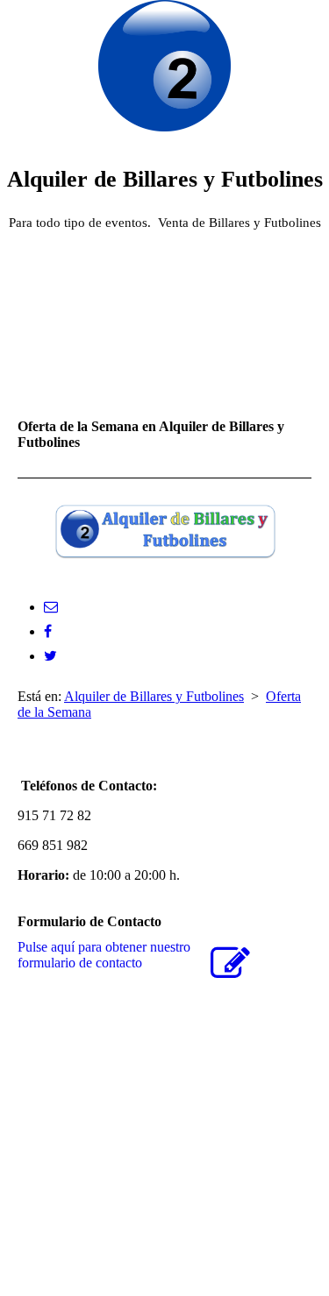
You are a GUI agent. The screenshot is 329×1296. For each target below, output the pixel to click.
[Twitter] (50, 655)
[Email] (51, 606)
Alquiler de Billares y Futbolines (154, 696)
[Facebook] (48, 631)
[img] (165, 65)
